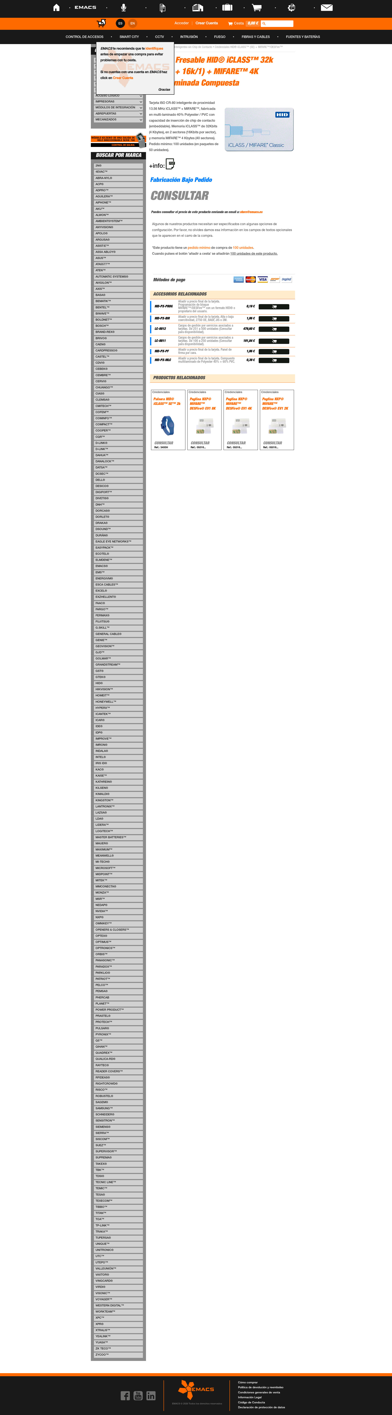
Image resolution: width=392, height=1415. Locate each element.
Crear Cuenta (123, 78)
